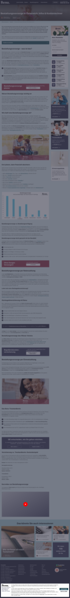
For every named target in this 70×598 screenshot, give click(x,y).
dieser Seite (42, 594)
